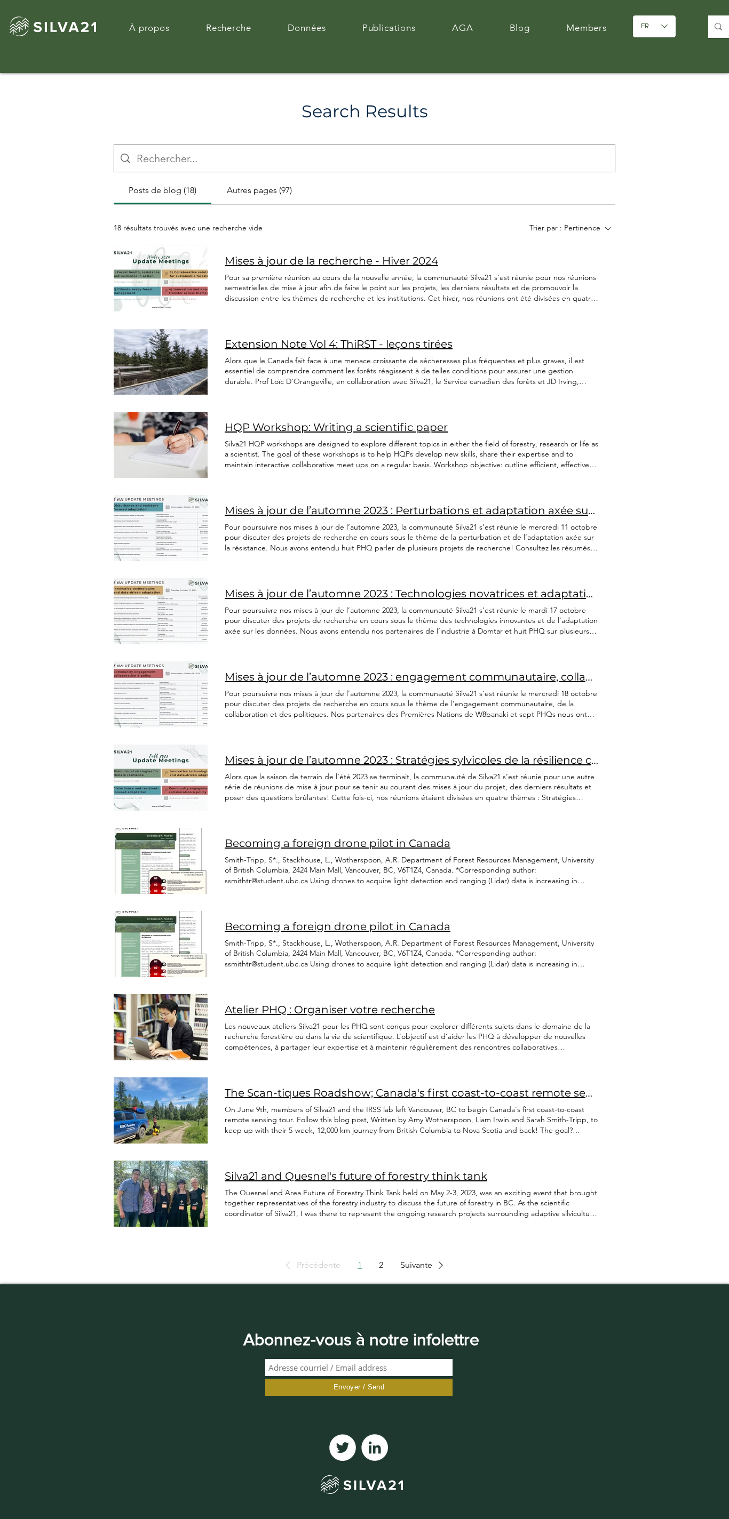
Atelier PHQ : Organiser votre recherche (330, 1009)
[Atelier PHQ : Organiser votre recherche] (161, 1027)
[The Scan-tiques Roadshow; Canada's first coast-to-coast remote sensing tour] (161, 1110)
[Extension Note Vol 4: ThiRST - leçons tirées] (161, 362)
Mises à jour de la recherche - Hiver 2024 (331, 260)
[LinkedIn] (374, 1447)
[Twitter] (342, 1447)
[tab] (162, 190)
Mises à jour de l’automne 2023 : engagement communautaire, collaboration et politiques (411, 676)
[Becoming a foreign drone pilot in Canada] (161, 861)
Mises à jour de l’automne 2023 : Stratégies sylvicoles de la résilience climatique (411, 760)
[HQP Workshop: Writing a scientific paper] (161, 445)
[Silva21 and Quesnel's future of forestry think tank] (161, 1194)
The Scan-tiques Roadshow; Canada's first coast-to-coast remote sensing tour (411, 1092)
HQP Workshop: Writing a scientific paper (336, 427)
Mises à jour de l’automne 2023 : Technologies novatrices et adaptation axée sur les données (411, 593)
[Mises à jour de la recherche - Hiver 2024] (161, 278)
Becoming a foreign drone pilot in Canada (337, 843)
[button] (311, 1265)
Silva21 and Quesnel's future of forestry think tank (356, 1176)
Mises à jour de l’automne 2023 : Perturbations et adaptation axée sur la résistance (411, 510)
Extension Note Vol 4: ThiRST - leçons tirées (339, 344)
